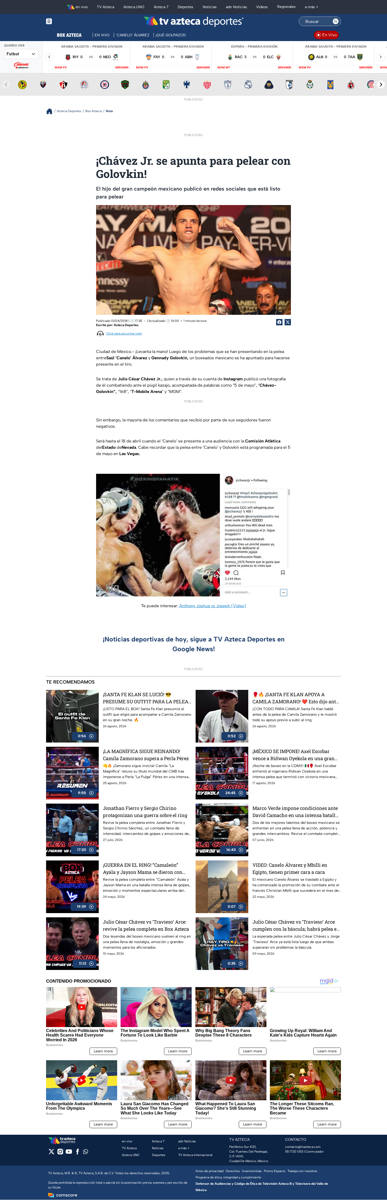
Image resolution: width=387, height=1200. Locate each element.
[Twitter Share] (288, 322)
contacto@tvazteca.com (303, 1147)
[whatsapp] (85, 1152)
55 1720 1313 (294, 1151)
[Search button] (336, 21)
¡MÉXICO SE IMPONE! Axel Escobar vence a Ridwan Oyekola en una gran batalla (293, 755)
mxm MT (223, 67)
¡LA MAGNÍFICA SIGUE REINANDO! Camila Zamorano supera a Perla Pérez (146, 754)
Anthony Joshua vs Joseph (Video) (212, 605)
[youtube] (69, 1153)
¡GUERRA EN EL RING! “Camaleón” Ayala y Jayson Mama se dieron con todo (142, 869)
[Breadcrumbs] (51, 111)
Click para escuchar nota (124, 333)
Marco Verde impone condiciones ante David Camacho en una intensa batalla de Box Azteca (295, 812)
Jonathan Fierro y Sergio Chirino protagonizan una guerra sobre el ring (145, 811)
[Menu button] (67, 21)
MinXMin (121, 67)
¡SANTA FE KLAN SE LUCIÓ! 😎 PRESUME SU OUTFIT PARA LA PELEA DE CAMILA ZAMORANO (145, 698)
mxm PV (61, 67)
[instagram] (60, 1153)
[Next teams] (381, 84)
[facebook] (77, 1153)
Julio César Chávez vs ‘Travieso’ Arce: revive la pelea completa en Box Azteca (146, 925)
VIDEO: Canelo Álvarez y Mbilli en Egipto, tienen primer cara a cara (289, 868)
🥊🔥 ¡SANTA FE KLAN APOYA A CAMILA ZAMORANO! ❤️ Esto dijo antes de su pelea (296, 698)
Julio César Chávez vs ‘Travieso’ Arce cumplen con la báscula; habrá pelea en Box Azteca (296, 926)
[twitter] (51, 1153)
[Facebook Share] (279, 322)
